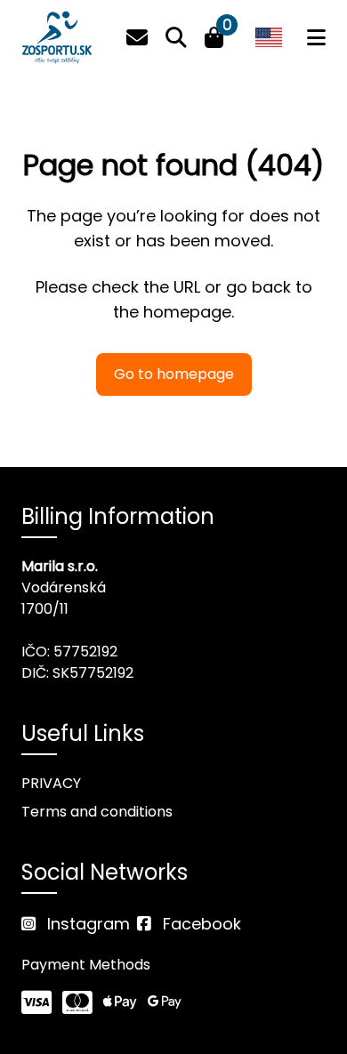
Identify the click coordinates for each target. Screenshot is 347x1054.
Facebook (199, 924)
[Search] (176, 37)
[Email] (137, 37)
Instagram (86, 924)
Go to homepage (174, 374)
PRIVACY (51, 783)
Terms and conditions (97, 811)
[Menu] (316, 37)
